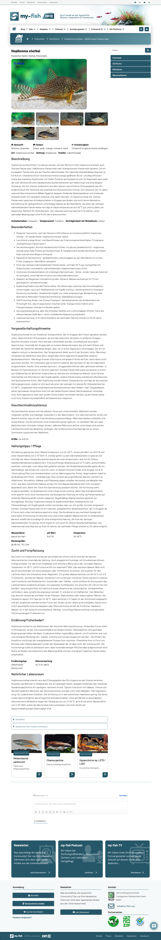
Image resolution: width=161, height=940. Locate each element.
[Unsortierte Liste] (53, 812)
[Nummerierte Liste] (50, 812)
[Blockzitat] (57, 812)
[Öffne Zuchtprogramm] (86, 29)
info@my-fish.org (125, 906)
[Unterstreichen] (43, 812)
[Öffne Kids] (34, 29)
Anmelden (123, 795)
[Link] (64, 812)
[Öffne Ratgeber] (50, 29)
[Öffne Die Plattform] (123, 29)
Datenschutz (42, 2)
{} (67, 812)
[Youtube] (144, 2)
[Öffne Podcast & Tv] (104, 29)
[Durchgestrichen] (46, 812)
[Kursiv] (39, 812)
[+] (71, 812)
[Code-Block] (60, 812)
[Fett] (36, 812)
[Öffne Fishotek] (65, 29)
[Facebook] (135, 2)
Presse (22, 2)
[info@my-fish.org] (111, 906)
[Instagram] (140, 2)
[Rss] (149, 2)
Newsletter (31, 2)
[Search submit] (148, 50)
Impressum (54, 2)
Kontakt (14, 2)
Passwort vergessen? (22, 917)
